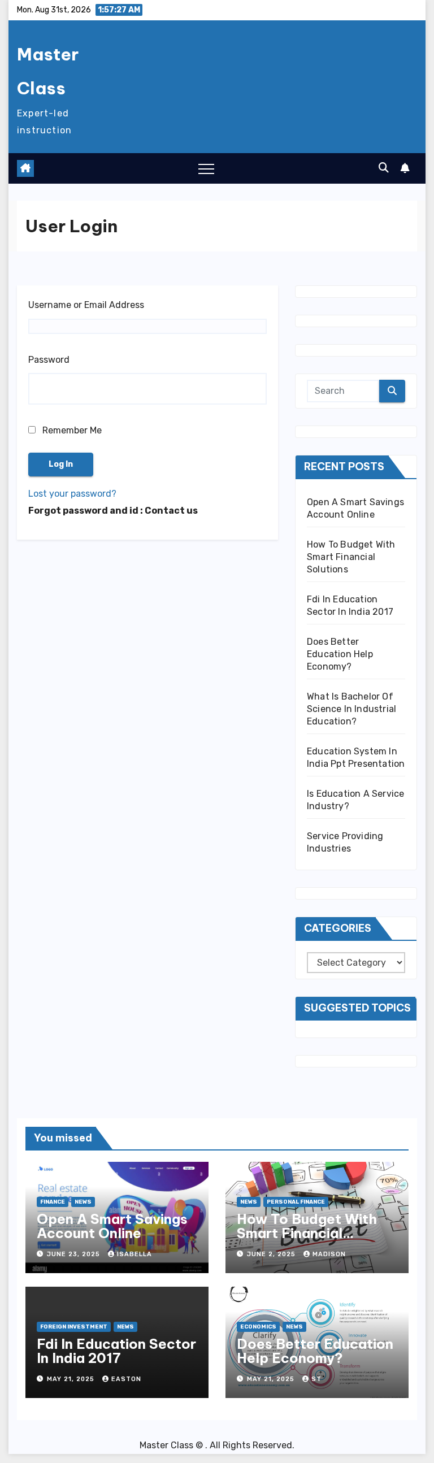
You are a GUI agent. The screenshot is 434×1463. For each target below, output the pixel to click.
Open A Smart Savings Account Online (112, 1225)
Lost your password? (72, 493)
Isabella (134, 1254)
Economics (258, 1326)
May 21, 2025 (72, 1379)
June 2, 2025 (272, 1254)
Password (49, 359)
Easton (126, 1379)
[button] (384, 168)
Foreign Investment (73, 1326)
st (316, 1379)
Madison (329, 1254)
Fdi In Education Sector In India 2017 (116, 1350)
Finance (52, 1202)
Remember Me (71, 430)
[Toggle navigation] (206, 168)
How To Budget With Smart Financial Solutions (351, 557)
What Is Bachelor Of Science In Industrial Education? (351, 709)
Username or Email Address (86, 304)
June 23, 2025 (74, 1254)
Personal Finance (296, 1202)
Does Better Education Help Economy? (340, 654)
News (83, 1202)
